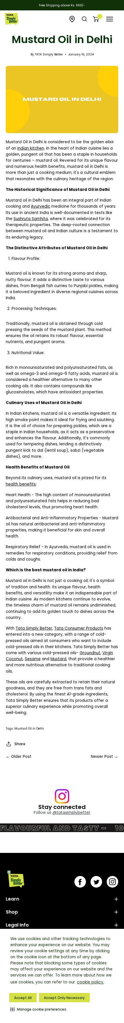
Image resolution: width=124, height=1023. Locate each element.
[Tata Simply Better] (11, 19)
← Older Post (18, 756)
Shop (12, 912)
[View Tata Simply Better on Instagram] (112, 882)
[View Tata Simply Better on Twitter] (96, 882)
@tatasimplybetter (71, 812)
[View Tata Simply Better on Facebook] (80, 882)
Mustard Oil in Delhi (29, 728)
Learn (12, 899)
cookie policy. (90, 982)
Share (19, 743)
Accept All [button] (23, 997)
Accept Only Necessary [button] (64, 997)
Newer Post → (104, 756)
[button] (38, 1009)
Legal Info (17, 925)
